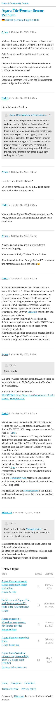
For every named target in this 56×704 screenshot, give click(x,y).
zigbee (13, 667)
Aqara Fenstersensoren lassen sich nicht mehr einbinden (14, 585)
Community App (18, 478)
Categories (16, 683)
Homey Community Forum (15, 3)
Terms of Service (10, 689)
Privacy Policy (28, 689)
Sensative (32, 311)
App (13, 467)
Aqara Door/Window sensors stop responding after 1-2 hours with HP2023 (28, 115)
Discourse (19, 696)
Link (13, 432)
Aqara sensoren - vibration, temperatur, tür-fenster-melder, (14, 622)
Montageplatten (31, 490)
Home (5, 683)
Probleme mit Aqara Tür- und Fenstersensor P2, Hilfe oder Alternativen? (16, 603)
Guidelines (29, 683)
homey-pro (14, 645)
